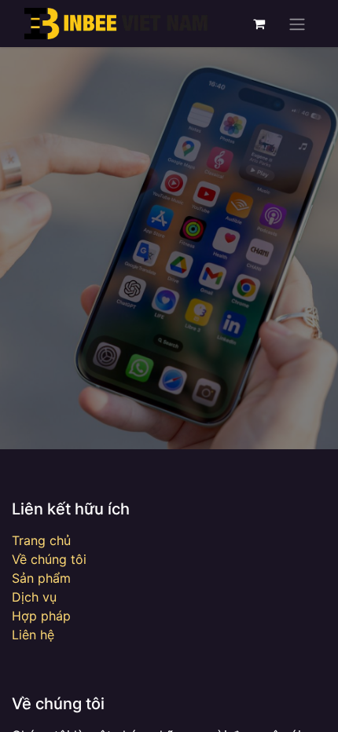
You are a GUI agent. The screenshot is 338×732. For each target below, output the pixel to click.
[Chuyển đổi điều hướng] (297, 23)
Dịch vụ (34, 597)
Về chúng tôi (49, 559)
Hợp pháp (41, 616)
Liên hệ (33, 634)
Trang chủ (41, 540)
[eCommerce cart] (258, 23)
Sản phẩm (41, 578)
